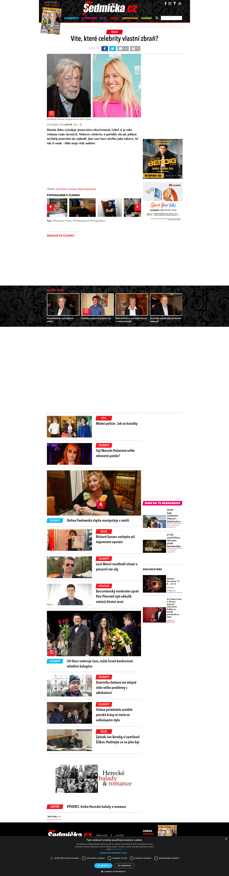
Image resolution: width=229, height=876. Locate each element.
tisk (137, 48)
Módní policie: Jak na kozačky (117, 424)
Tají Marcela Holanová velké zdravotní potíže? (115, 453)
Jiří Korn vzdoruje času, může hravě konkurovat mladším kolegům (100, 664)
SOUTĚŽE (120, 835)
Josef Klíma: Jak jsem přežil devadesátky (174, 541)
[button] (114, 853)
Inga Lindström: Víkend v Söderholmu (173, 516)
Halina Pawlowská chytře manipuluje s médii (98, 521)
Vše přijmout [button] (103, 865)
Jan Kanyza (72, 189)
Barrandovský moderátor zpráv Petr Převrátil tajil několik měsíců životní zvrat (117, 597)
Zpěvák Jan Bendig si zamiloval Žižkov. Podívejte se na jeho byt (118, 739)
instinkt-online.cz (171, 589)
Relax (114, 18)
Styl (103, 18)
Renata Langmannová (87, 189)
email (125, 48)
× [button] (226, 839)
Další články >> (54, 817)
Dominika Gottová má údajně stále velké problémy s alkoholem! (116, 688)
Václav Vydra (61, 189)
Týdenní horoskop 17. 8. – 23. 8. (173, 581)
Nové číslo (51, 4)
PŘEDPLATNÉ (101, 835)
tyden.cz (171, 621)
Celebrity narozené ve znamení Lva (96, 318)
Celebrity (71, 18)
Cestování (130, 18)
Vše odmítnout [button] (124, 865)
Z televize (89, 18)
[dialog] (114, 856)
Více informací (117, 849)
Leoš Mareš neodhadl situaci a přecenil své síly (116, 566)
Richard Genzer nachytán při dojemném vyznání (115, 539)
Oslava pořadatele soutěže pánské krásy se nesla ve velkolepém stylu (114, 715)
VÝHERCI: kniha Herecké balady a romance (96, 807)
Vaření (146, 18)
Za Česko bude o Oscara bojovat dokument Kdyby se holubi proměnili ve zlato (174, 608)
